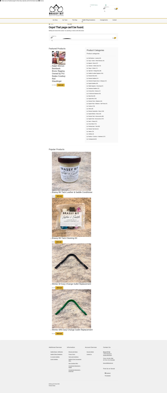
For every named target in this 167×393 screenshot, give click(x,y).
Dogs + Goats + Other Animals (95, 60)
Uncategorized (91, 139)
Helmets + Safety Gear (93, 65)
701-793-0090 (111, 360)
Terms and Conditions (73, 357)
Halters (90, 131)
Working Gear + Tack (93, 126)
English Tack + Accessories (94, 118)
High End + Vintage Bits (93, 70)
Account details (90, 352)
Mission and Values (73, 352)
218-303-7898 (110, 358)
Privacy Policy (72, 354)
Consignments (104, 20)
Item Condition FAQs (73, 363)
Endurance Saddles (92, 88)
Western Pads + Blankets (94, 101)
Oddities (90, 134)
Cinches (90, 106)
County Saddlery (54, 359)
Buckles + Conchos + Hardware (95, 136)
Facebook (10, 0)
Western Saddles (92, 78)
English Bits (91, 98)
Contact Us (89, 354)
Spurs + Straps (91, 121)
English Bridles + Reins (93, 113)
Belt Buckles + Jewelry (93, 58)
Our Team (64, 20)
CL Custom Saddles (55, 357)
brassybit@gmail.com (108, 363)
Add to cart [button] (60, 85)
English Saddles (92, 83)
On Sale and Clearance (93, 93)
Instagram (108, 375)
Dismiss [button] (42, 0)
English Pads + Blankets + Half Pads (96, 103)
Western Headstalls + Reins (94, 111)
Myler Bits (90, 96)
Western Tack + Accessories (95, 116)
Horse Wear (91, 124)
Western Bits (91, 75)
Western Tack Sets (92, 129)
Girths (89, 108)
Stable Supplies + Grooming (94, 86)
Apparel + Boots (92, 63)
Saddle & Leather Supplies (94, 73)
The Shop (74, 20)
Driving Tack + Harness (93, 91)
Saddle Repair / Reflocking (56, 352)
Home (52, 24)
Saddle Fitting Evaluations (88, 20)
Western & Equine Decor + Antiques (96, 81)
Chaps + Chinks (91, 68)
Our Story (55, 20)
